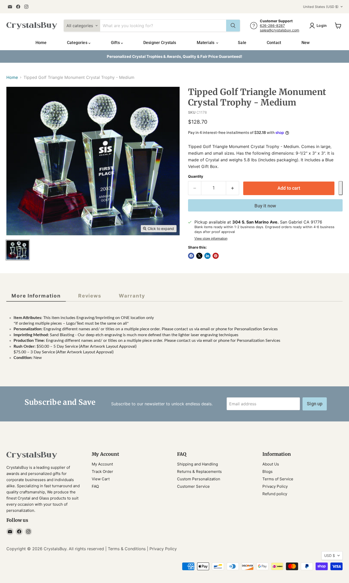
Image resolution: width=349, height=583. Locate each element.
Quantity (195, 176)
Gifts (116, 42)
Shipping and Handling (197, 464)
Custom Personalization (198, 478)
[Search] (233, 25)
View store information (210, 238)
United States (321, 7)
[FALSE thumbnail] (17, 250)
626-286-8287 (272, 25)
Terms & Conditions (127, 548)
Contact (274, 42)
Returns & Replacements (199, 471)
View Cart (101, 478)
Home (41, 42)
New (305, 42)
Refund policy (274, 493)
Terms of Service (277, 478)
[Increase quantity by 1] (232, 188)
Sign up (314, 403)
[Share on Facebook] (191, 256)
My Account (102, 464)
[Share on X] (199, 256)
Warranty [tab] (132, 296)
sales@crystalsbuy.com (279, 30)
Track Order (102, 471)
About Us (270, 464)
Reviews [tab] (89, 296)
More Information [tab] (36, 296)
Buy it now (265, 205)
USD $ (329, 555)
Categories (77, 42)
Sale (242, 42)
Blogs (267, 471)
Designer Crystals (159, 42)
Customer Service (193, 486)
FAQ (95, 486)
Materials (206, 42)
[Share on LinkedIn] (207, 256)
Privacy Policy (275, 486)
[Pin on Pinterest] (216, 256)
